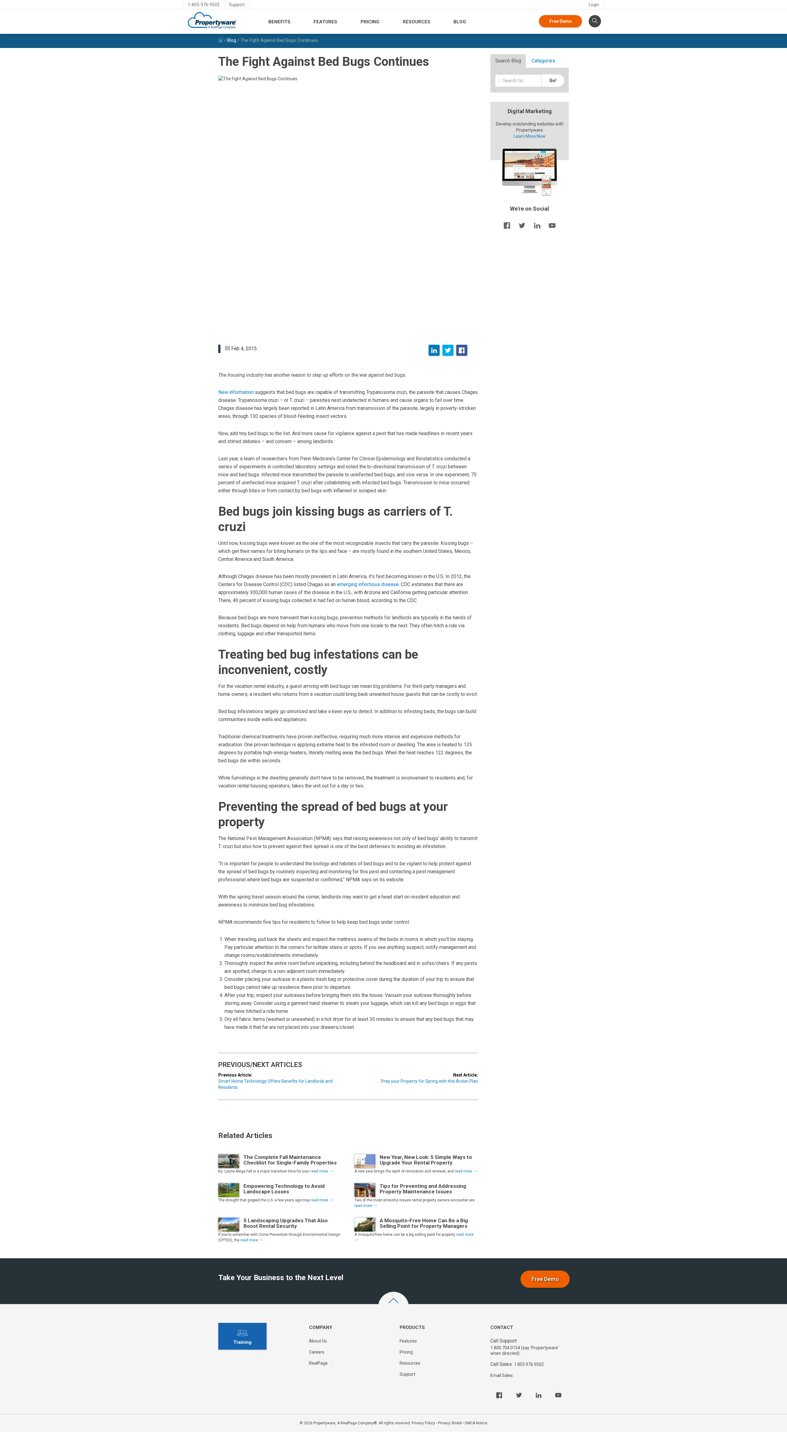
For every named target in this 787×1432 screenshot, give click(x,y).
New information (236, 392)
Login (594, 4)
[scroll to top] (393, 1307)
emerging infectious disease (368, 584)
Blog (459, 22)
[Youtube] (558, 1395)
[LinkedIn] (434, 350)
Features (325, 22)
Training (242, 1342)
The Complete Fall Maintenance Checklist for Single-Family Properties (290, 1159)
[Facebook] (461, 350)
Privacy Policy (423, 1423)
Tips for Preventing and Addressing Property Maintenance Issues (423, 1188)
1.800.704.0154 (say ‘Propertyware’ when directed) (524, 1350)
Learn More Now (529, 136)
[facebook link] (507, 225)
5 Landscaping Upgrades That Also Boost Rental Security (285, 1223)
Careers (316, 1352)
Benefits (279, 22)
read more (319, 1171)
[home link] (220, 40)
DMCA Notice (476, 1423)
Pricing (370, 22)
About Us (318, 1341)
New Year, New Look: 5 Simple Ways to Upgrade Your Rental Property (426, 1159)
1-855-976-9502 (203, 4)
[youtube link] (552, 225)
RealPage (318, 1363)
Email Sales (501, 1375)
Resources (416, 22)
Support (237, 4)
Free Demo (560, 21)
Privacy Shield (450, 1423)
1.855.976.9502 (529, 1364)
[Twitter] (447, 350)
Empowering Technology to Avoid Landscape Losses (284, 1188)
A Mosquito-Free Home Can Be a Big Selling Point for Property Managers (424, 1223)
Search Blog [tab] (508, 61)
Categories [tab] (543, 61)
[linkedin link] (537, 225)
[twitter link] (522, 225)
